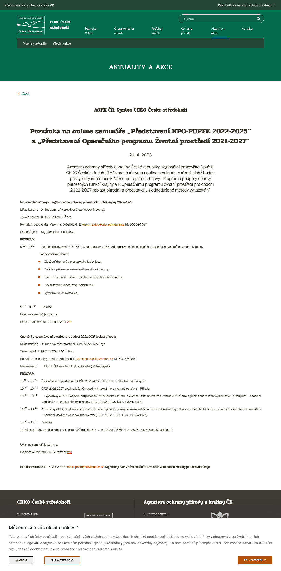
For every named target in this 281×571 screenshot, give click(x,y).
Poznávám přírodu (157, 514)
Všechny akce (62, 43)
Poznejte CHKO (29, 514)
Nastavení (21, 560)
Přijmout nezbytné (62, 560)
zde (69, 321)
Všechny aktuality (34, 43)
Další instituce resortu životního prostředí (244, 5)
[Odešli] (258, 19)
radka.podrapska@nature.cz (94, 359)
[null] (23, 93)
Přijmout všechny (255, 560)
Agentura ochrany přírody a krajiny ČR (29, 5)
